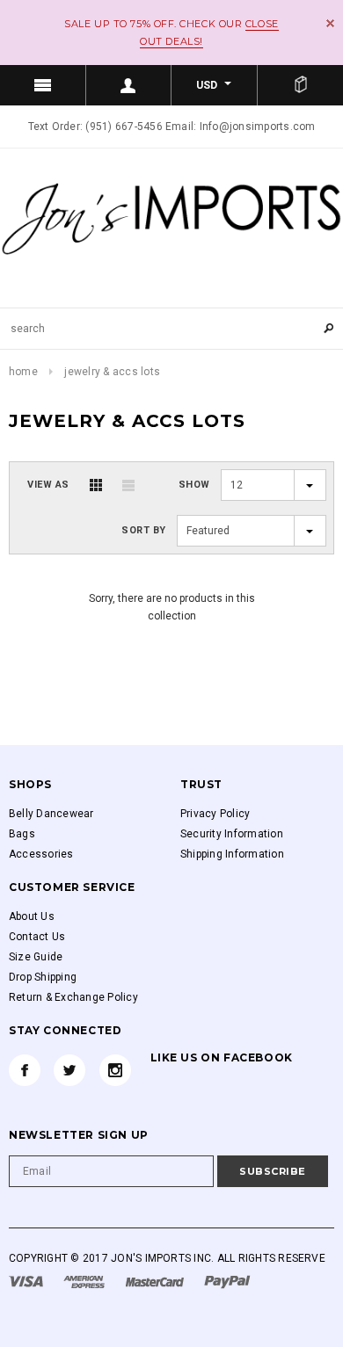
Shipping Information (232, 854)
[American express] (85, 1281)
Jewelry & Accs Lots (112, 372)
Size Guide (35, 957)
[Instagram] (115, 1070)
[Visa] (27, 1281)
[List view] (128, 485)
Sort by (143, 530)
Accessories (41, 854)
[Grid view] (96, 485)
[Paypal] (227, 1281)
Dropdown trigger (129, 85)
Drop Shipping (43, 977)
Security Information (231, 834)
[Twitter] (69, 1070)
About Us (32, 916)
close (330, 23)
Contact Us (37, 937)
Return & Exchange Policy (73, 997)
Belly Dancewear (51, 813)
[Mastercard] (156, 1281)
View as (48, 484)
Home (23, 372)
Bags (22, 834)
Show (194, 484)
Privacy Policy (215, 813)
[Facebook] (24, 1070)
